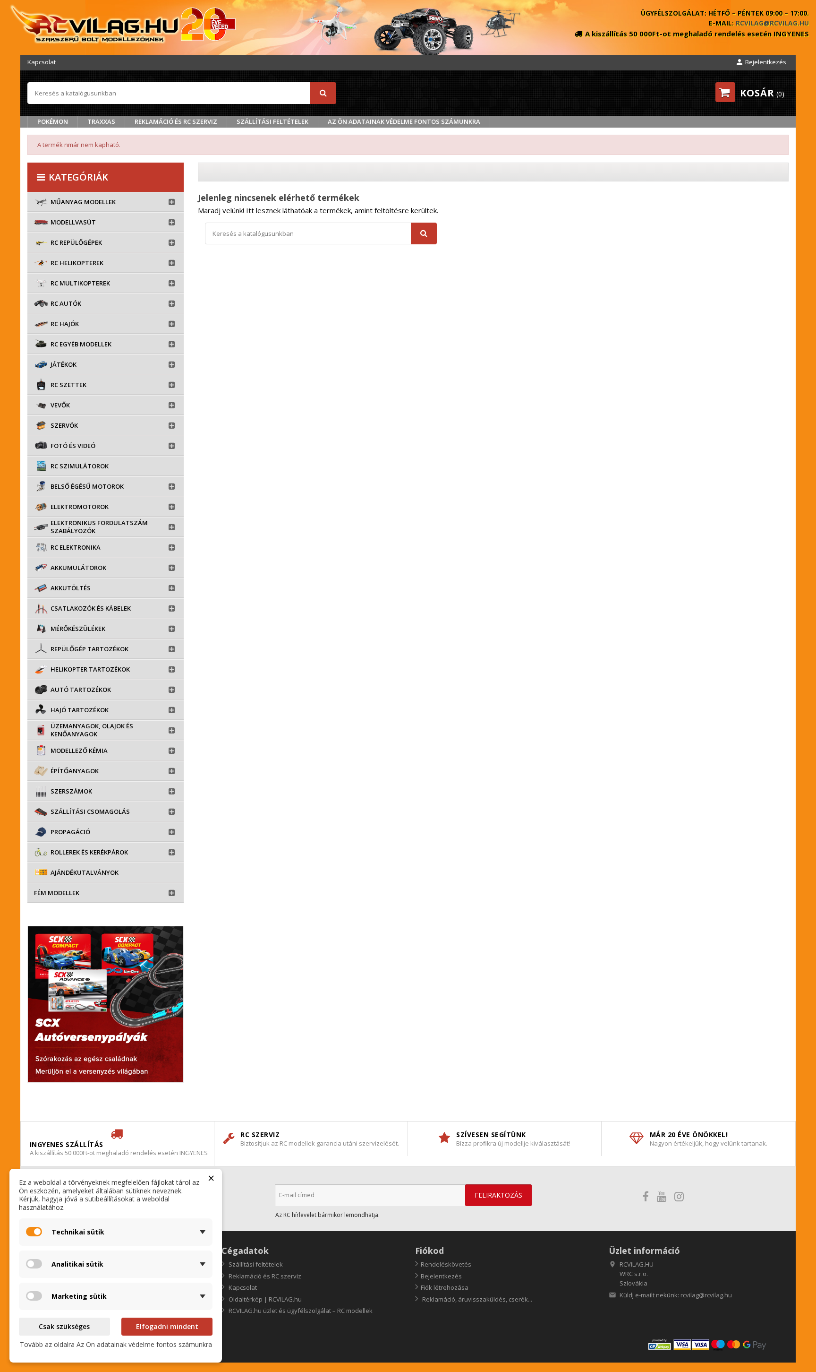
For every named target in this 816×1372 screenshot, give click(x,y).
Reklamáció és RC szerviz (176, 121)
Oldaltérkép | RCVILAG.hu (264, 1299)
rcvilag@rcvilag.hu (772, 22)
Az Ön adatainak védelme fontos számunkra (404, 121)
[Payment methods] (718, 1343)
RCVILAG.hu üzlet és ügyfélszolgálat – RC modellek (300, 1310)
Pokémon (52, 121)
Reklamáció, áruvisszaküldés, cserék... (476, 1299)
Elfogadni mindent (167, 1326)
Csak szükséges (64, 1326)
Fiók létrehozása (444, 1287)
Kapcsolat (41, 62)
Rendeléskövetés (446, 1264)
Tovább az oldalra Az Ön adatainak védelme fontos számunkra (116, 1344)
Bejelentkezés (441, 1276)
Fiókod (429, 1250)
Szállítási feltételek (272, 121)
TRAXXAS (101, 121)
